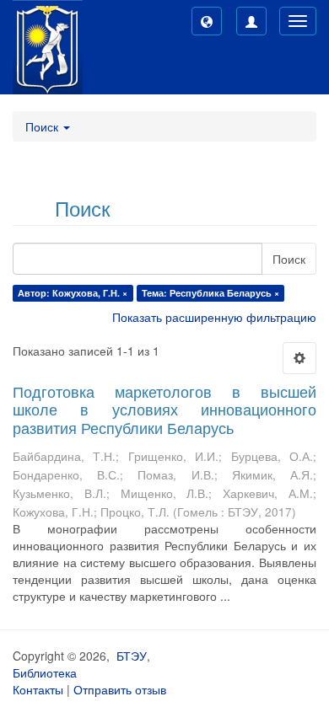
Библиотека (45, 672)
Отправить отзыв (119, 689)
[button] (206, 21)
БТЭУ (131, 655)
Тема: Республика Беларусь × (210, 293)
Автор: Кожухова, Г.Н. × (72, 293)
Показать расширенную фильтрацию (214, 316)
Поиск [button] (43, 126)
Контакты (38, 689)
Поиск (288, 258)
